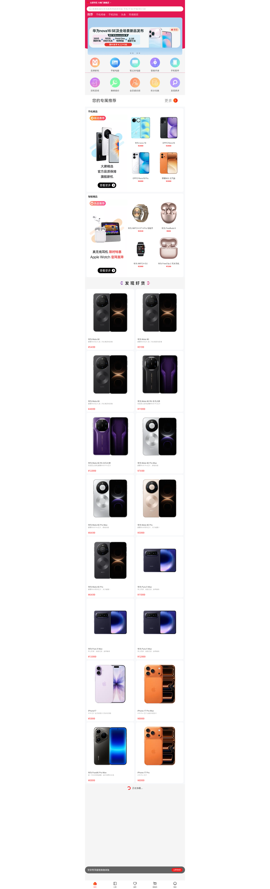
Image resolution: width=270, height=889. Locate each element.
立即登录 (177, 870)
